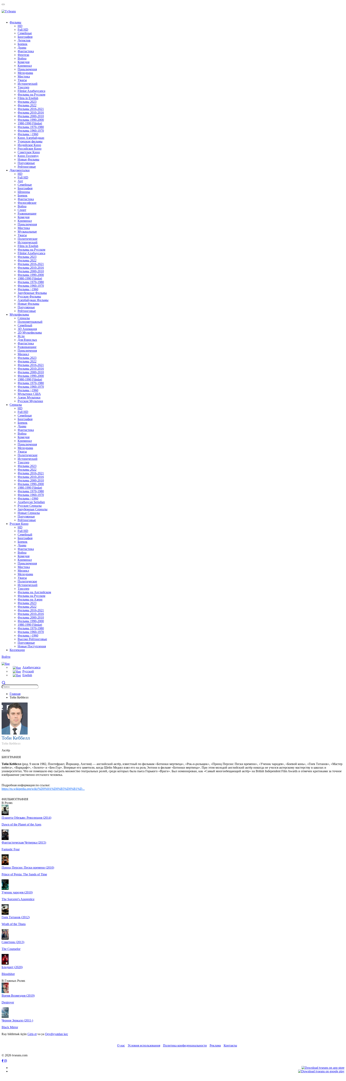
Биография (25, 188)
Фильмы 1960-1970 (31, 285)
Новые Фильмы (28, 159)
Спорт (22, 210)
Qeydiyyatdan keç (56, 1034)
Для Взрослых (27, 339)
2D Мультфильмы (30, 332)
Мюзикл (23, 354)
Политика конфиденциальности (185, 1045)
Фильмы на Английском (34, 592)
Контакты (230, 1045)
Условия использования (144, 1045)
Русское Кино (19, 523)
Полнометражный (30, 321)
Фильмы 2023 (27, 256)
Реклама (215, 1045)
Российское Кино (29, 148)
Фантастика (26, 199)
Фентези (23, 55)
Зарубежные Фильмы (32, 293)
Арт (20, 181)
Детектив (24, 40)
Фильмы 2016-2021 (31, 264)
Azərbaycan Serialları (31, 502)
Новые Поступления (32, 646)
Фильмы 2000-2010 (31, 271)
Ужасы (22, 80)
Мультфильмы (19, 314)
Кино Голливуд (28, 155)
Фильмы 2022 (27, 260)
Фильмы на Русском (31, 249)
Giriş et (32, 1034)
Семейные (25, 184)
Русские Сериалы (30, 505)
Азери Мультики (29, 397)
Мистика (24, 76)
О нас (121, 1045)
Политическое (27, 581)
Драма (22, 47)
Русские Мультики (30, 401)
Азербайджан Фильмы (33, 300)
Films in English (28, 246)
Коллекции (17, 650)
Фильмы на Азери (30, 599)
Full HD (23, 29)
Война (22, 58)
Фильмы (15, 22)
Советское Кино (29, 152)
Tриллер (23, 87)
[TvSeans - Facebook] (3, 1061)
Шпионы (24, 192)
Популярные (26, 163)
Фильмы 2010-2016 (31, 267)
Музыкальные (27, 231)
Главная (15, 693)
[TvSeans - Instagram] (5, 1061)
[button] (6, 663)
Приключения (27, 224)
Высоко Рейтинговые (32, 639)
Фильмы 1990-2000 (31, 275)
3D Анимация (27, 329)
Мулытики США (29, 394)
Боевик (22, 44)
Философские (27, 202)
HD (20, 26)
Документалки (20, 170)
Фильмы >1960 (28, 289)
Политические (27, 238)
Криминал (25, 220)
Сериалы (24, 318)
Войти (6, 656)
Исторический (27, 242)
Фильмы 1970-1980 (31, 282)
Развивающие (27, 213)
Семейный (25, 325)
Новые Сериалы (29, 513)
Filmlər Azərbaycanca (31, 253)
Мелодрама (25, 448)
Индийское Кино (29, 145)
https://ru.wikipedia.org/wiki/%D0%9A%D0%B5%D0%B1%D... (43, 788)
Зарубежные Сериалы (32, 509)
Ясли (21, 336)
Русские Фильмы (29, 296)
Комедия (23, 62)
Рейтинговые (27, 166)
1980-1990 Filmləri (30, 278)
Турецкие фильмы (30, 141)
